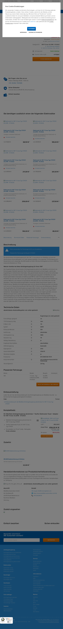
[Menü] (12, 618)
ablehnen (33, 21)
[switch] (9, 622)
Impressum (23, 32)
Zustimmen (31, 28)
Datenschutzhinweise (35, 32)
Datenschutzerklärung (47, 19)
